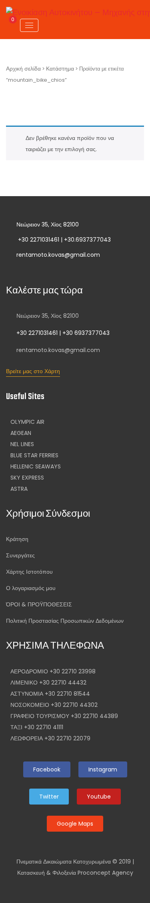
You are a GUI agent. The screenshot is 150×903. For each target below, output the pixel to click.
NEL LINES (22, 444)
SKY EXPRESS (27, 478)
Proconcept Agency (105, 873)
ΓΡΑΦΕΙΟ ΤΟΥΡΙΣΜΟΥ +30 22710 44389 (64, 716)
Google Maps (75, 824)
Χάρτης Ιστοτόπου (29, 572)
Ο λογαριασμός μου (31, 588)
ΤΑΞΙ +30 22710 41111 (36, 727)
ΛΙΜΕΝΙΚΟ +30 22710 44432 (48, 683)
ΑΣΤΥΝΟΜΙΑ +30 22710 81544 (50, 694)
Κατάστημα (60, 69)
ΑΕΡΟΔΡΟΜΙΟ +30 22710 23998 (53, 671)
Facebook (46, 769)
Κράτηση (17, 539)
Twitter (49, 797)
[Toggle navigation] (29, 25)
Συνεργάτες (20, 555)
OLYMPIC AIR (27, 422)
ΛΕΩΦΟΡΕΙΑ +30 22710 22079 (50, 738)
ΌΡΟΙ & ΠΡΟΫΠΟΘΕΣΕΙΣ (39, 604)
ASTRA (19, 489)
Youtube (99, 797)
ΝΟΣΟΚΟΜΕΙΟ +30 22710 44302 (54, 705)
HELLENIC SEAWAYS (35, 466)
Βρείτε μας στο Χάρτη (33, 371)
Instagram (102, 769)
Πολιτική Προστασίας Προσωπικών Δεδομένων (65, 621)
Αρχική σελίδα (23, 69)
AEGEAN (20, 433)
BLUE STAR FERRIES (34, 455)
